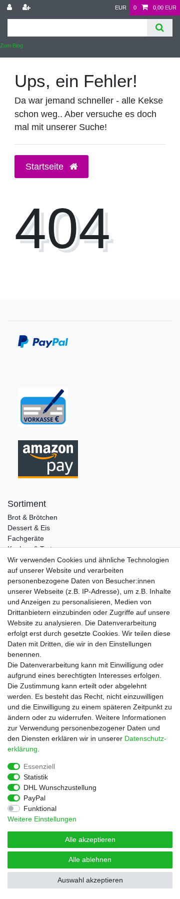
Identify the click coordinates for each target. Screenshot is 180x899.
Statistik (36, 777)
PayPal (35, 798)
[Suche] (159, 28)
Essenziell (39, 766)
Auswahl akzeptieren (90, 880)
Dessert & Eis (29, 528)
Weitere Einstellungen (42, 819)
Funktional (40, 808)
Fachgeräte (26, 538)
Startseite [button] (46, 167)
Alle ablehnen (90, 859)
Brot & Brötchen (33, 517)
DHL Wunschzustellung (60, 787)
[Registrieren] (27, 8)
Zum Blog (11, 46)
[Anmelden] (11, 8)
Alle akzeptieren (90, 839)
